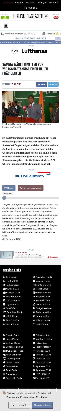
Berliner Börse (12, 342)
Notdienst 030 (42, 350)
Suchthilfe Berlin (14, 378)
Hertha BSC (11, 281)
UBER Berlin (11, 316)
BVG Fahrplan (12, 300)
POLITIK (6, 84)
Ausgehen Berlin (44, 277)
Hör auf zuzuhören (31, 187)
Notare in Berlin (43, 316)
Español (30, 2)
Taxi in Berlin (12, 320)
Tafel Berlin (11, 370)
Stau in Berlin (12, 335)
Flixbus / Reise (42, 304)
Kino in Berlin (12, 324)
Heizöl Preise (11, 339)
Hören (10, 187)
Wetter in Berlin (43, 339)
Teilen (42, 84)
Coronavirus (11, 366)
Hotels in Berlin (43, 292)
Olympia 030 (12, 288)
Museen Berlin (42, 281)
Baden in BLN (43, 296)
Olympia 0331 (13, 292)
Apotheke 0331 (43, 370)
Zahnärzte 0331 (43, 362)
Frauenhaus (11, 374)
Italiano (53, 2)
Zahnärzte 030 (42, 358)
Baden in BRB (43, 300)
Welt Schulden (13, 354)
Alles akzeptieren (42, 405)
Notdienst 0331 (43, 354)
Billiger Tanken (43, 320)
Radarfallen (41, 324)
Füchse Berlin (12, 284)
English (19, 2)
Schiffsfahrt (11, 308)
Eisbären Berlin (13, 296)
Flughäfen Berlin (14, 312)
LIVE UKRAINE (42, 374)
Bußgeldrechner (43, 308)
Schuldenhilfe (42, 335)
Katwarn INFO (42, 378)
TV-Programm (13, 358)
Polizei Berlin (41, 342)
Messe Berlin (41, 288)
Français (42, 2)
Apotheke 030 (42, 366)
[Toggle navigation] (6, 25)
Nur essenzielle (19, 405)
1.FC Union (11, 277)
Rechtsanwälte (43, 312)
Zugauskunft (11, 304)
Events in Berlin (43, 284)
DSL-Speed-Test (14, 350)
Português (30, 8)
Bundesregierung (14, 346)
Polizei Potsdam (43, 346)
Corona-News (12, 362)
